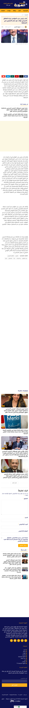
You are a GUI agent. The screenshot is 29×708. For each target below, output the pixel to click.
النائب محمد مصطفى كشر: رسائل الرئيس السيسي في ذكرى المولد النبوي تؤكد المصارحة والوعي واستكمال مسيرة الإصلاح (15, 476)
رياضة (14, 11)
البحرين (17, 256)
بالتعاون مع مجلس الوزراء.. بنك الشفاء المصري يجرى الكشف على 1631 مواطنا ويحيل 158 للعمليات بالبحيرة (12, 570)
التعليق (25, 498)
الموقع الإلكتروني (23, 531)
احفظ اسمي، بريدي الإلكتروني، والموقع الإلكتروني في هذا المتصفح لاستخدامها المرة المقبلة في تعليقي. (16, 539)
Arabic (16, 706)
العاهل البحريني (11, 256)
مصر (6, 258)
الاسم (26, 517)
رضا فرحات (19, 258)
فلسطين (10, 258)
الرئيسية (25, 11)
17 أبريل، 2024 (8, 27)
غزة (14, 258)
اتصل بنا (20, 695)
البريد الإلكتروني (23, 524)
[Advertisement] (14, 60)
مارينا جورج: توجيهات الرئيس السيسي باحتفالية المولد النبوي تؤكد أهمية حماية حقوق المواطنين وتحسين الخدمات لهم (14, 109)
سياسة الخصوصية (13, 695)
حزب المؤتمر (24, 258)
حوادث (9, 11)
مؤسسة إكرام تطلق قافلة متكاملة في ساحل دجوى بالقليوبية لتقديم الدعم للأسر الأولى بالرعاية (12, 555)
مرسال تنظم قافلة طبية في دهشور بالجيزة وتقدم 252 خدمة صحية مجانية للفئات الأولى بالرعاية (16, 115)
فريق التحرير (17, 27)
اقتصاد (3, 11)
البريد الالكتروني (24, 678)
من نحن (25, 695)
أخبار (19, 11)
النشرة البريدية (5, 695)
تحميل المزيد (14, 483)
